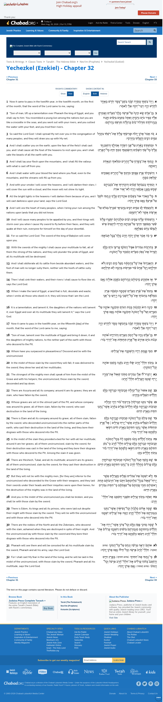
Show (63, 94)
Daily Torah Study (82, 637)
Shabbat (107, 637)
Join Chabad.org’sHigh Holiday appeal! (69, 4)
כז (155, 476)
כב (155, 390)
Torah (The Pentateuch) (71, 602)
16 (8, 307)
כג (155, 402)
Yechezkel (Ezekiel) (114, 61)
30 (8, 524)
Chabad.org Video (54, 632)
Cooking (104, 671)
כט (155, 508)
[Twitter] (144, 683)
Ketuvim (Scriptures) (70, 609)
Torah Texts (120, 671)
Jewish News (52, 637)
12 (8, 247)
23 (8, 402)
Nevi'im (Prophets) (90, 61)
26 (8, 460)
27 (8, 476)
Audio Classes (74, 671)
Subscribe (78, 640)
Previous (12, 78)
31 (8, 545)
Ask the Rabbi (102, 22)
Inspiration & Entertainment (87, 30)
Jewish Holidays (111, 632)
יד (155, 279)
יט (155, 351)
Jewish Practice (13, 30)
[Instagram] (156, 683)
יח (155, 335)
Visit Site (113, 618)
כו (155, 460)
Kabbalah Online (53, 645)
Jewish (98, 685)
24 (8, 418)
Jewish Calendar (81, 635)
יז (156, 323)
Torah (81, 685)
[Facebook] (138, 683)
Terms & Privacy (137, 693)
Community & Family (58, 30)
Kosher (107, 640)
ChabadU (58, 671)
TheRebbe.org (52, 651)
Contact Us (153, 693)
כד (155, 418)
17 (8, 323)
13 (8, 263)
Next (151, 78)
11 (8, 235)
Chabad (51, 683)
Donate (136, 22)
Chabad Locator (134, 643)
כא (155, 374)
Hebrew (103, 94)
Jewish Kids (151, 671)
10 (8, 219)
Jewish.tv (43, 671)
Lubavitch (58, 683)
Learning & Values (34, 30)
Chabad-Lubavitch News (138, 640)
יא (155, 235)
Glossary (78, 645)
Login (90, 22)
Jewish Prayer (110, 645)
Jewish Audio (109, 648)
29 (8, 508)
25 (8, 439)
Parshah (107, 643)
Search (77, 643)
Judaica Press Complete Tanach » (27, 600)
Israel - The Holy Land (56, 648)
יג (156, 263)
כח (155, 497)
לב (155, 557)
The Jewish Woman (55, 635)
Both (95, 94)
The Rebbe (132, 635)
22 (8, 390)
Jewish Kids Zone (54, 643)
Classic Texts (35, 61)
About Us (123, 693)
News (89, 671)
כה (155, 439)
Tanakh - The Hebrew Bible (61, 61)
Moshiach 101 (52, 640)
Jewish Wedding (111, 635)
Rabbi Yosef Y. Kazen (62, 685)
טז (155, 307)
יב (156, 247)
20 (8, 363)
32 (8, 557)
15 (8, 291)
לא (155, 545)
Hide (70, 94)
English (86, 94)
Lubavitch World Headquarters (107, 683)
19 (8, 351)
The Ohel (131, 637)
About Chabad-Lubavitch (138, 632)
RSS (76, 648)
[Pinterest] (150, 683)
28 (8, 497)
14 (8, 279)
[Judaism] (21, 23)
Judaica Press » (134, 601)
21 (8, 374)
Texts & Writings (15, 61)
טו (155, 291)
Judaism (88, 685)
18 (8, 335)
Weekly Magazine (22, 643)
